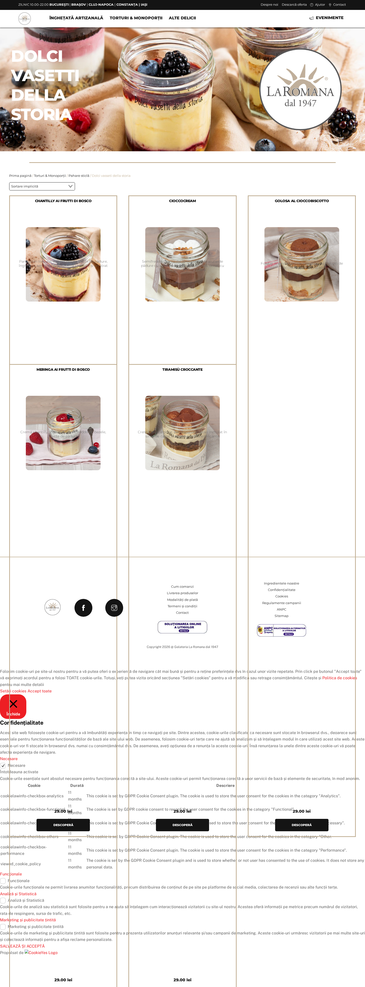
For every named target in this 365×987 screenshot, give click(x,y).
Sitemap (282, 616)
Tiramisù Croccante (182, 369)
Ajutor (319, 4)
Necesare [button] (9, 758)
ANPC (281, 609)
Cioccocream (182, 201)
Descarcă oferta (294, 4)
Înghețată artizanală (76, 18)
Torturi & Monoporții (136, 18)
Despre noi (269, 4)
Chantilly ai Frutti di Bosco (63, 201)
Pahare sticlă (79, 176)
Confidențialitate (281, 590)
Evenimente (329, 17)
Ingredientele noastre (281, 583)
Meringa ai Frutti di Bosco (63, 369)
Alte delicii (182, 18)
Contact (339, 4)
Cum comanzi (182, 586)
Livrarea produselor (182, 593)
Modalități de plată (182, 600)
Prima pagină (20, 176)
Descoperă (302, 825)
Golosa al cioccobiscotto (302, 201)
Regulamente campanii (281, 603)
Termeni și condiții (182, 606)
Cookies (281, 596)
